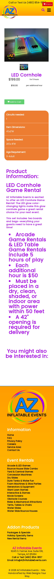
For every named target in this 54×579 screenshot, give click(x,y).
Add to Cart (15, 102)
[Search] (43, 10)
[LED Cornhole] (24, 67)
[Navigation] (49, 10)
